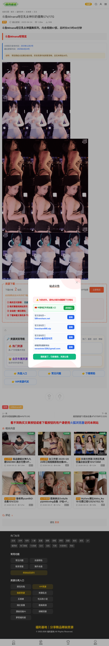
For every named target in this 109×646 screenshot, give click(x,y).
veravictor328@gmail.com (47, 348)
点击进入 (69, 308)
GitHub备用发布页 (43, 338)
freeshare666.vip (43, 328)
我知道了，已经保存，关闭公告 (54, 357)
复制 (71, 317)
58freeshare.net (42, 318)
